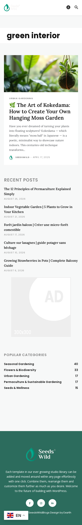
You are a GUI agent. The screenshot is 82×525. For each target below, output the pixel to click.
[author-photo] (12, 157)
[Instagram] (41, 503)
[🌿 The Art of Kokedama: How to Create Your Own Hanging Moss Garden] (41, 73)
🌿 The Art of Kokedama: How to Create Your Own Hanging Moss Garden (39, 111)
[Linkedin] (52, 503)
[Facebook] (30, 503)
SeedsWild (22, 157)
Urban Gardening (21, 98)
